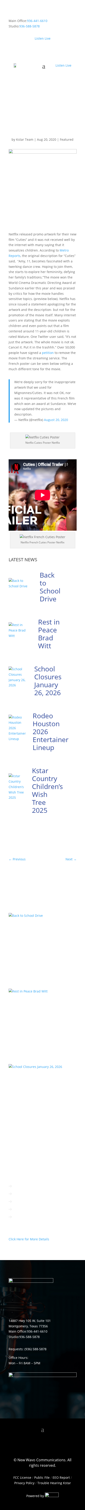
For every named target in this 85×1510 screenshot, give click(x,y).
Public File (42, 1477)
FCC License (22, 1477)
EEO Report (61, 1477)
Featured (66, 139)
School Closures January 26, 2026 (47, 680)
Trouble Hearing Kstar (54, 1483)
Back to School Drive (50, 586)
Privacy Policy (24, 1483)
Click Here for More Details (29, 1239)
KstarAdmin (22, 931)
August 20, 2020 (56, 420)
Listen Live (43, 38)
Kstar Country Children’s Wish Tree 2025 (47, 790)
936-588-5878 (29, 26)
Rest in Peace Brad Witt (49, 633)
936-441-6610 (37, 21)
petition (48, 353)
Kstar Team (24, 139)
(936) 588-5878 (35, 1349)
